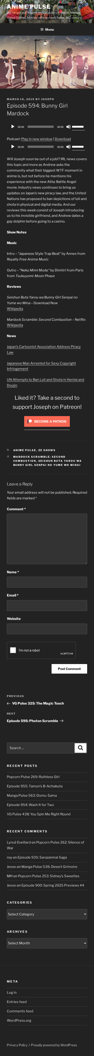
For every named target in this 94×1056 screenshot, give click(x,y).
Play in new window (36, 139)
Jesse (11, 867)
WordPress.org (19, 1020)
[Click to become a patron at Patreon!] (47, 428)
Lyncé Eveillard (19, 842)
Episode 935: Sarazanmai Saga (42, 857)
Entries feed (17, 1002)
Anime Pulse (29, 6)
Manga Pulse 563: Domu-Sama (32, 795)
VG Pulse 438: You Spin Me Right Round (38, 814)
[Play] (12, 126)
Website (14, 619)
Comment (16, 509)
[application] (47, 126)
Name (13, 572)
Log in (12, 992)
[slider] (78, 126)
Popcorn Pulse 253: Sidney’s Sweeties (48, 876)
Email (12, 595)
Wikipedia (15, 309)
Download (63, 139)
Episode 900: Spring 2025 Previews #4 (52, 885)
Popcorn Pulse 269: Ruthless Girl (33, 777)
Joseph (47, 99)
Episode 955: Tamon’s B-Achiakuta (35, 786)
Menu (49, 29)
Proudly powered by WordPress (54, 1045)
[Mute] (68, 126)
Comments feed (20, 1011)
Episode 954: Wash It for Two (30, 805)
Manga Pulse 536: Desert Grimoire (49, 867)
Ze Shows (47, 450)
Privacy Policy (17, 1045)
